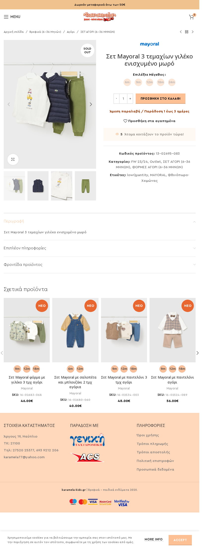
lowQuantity (137, 175)
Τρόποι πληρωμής (152, 444)
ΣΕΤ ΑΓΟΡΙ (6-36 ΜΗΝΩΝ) (97, 32)
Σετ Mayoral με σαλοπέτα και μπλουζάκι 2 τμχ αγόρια (75, 382)
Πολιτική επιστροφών (155, 461)
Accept (180, 540)
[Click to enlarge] (13, 159)
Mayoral (27, 388)
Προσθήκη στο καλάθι (160, 98)
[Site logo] (100, 16)
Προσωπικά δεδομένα (155, 469)
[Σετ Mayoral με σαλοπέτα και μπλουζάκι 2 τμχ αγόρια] (75, 330)
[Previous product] (181, 32)
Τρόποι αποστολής (153, 452)
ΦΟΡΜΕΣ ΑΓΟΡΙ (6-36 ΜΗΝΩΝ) (157, 167)
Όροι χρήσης (148, 435)
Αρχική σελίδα (14, 32)
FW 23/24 (139, 162)
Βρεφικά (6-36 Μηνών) (45, 32)
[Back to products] (187, 32)
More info (154, 539)
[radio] (127, 82)
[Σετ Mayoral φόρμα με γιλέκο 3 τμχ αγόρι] (27, 330)
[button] (9, 104)
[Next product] (193, 32)
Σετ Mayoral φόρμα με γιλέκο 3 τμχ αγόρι (27, 379)
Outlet (155, 162)
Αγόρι (71, 32)
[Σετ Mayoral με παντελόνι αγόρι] (173, 330)
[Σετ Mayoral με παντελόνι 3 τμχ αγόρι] (124, 330)
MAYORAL (158, 175)
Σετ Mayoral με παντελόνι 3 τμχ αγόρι (124, 379)
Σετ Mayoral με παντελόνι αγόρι (172, 379)
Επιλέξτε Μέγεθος (148, 74)
